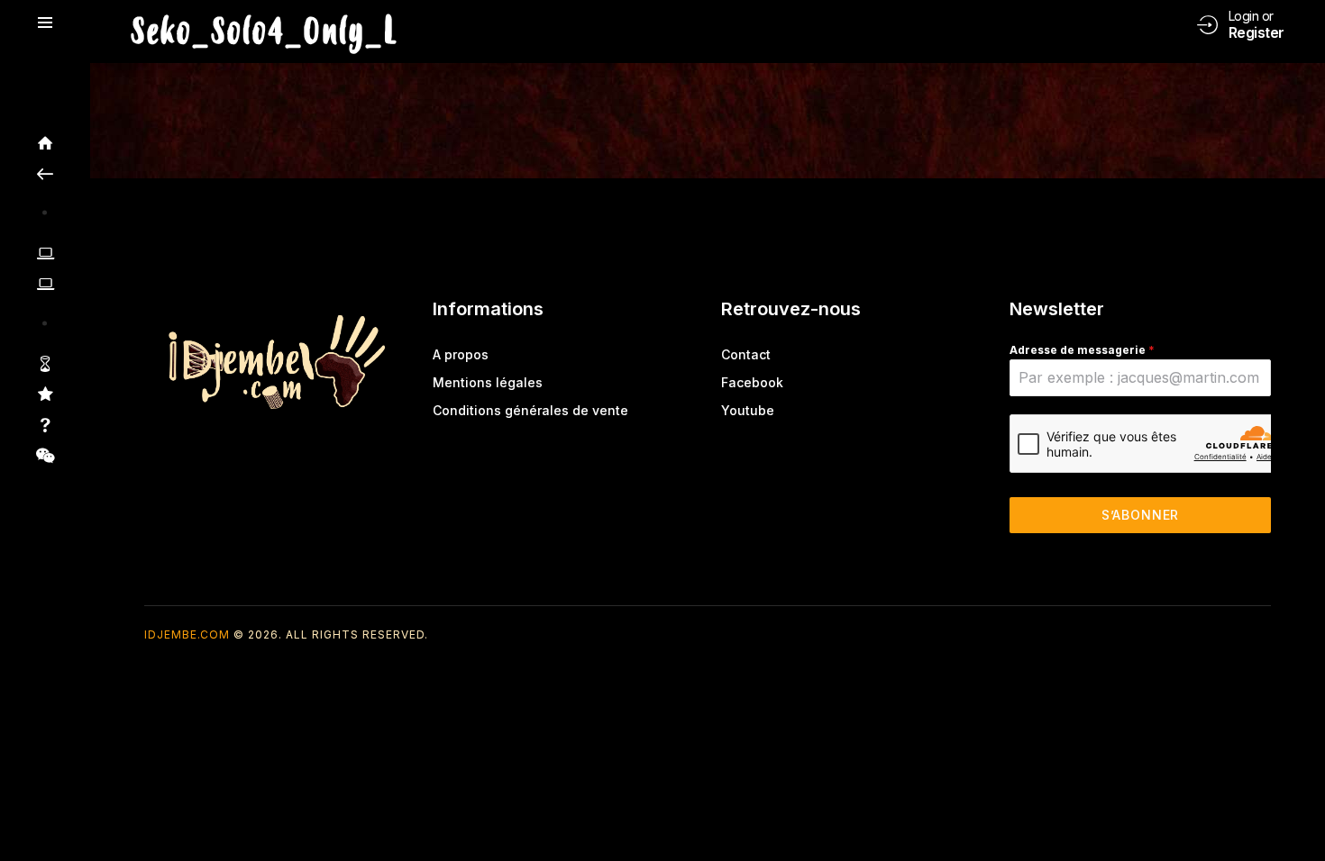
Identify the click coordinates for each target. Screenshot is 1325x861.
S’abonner (1140, 514)
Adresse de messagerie (1082, 350)
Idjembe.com (187, 634)
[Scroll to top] (1298, 813)
